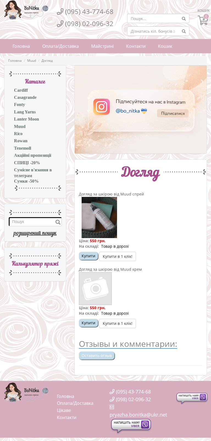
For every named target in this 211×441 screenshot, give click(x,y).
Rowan (20, 140)
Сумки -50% (26, 181)
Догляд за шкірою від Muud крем (110, 269)
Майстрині (102, 46)
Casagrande (25, 97)
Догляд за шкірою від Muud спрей (111, 194)
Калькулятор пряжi (35, 264)
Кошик (165, 46)
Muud (31, 60)
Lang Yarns (25, 112)
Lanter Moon (26, 119)
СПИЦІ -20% (27, 162)
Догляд (47, 60)
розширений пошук (35, 233)
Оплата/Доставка (60, 46)
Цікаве (64, 410)
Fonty (19, 104)
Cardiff (21, 90)
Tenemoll (22, 148)
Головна (21, 46)
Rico (18, 133)
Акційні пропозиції (32, 155)
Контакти (136, 46)
